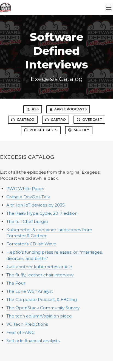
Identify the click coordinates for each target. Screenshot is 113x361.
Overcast (92, 120)
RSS (35, 109)
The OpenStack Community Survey (43, 307)
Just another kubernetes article (39, 266)
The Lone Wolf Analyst (29, 291)
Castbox (25, 120)
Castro (58, 120)
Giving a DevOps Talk (28, 196)
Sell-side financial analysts (33, 340)
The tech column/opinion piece (39, 316)
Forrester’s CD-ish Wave (31, 244)
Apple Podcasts (70, 109)
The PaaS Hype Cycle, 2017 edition (42, 213)
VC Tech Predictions (27, 324)
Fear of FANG (20, 332)
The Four (15, 283)
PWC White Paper (25, 188)
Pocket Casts (43, 130)
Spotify (81, 130)
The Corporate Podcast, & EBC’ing (41, 299)
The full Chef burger (27, 221)
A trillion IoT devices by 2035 (35, 205)
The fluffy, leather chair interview (40, 274)
